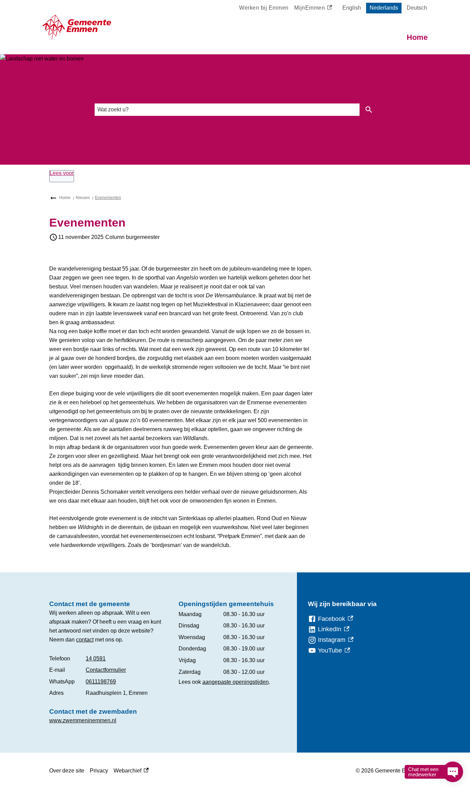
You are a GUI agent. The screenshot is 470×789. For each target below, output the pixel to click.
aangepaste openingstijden (235, 682)
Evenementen (108, 197)
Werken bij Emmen (264, 8)
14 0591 (96, 658)
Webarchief (129, 771)
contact (85, 640)
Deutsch (417, 8)
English (351, 8)
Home (417, 37)
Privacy (99, 771)
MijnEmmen (311, 9)
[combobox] (227, 109)
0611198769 (101, 681)
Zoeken (369, 109)
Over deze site (66, 771)
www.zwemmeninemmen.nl (82, 720)
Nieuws (83, 197)
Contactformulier (106, 670)
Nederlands (384, 8)
